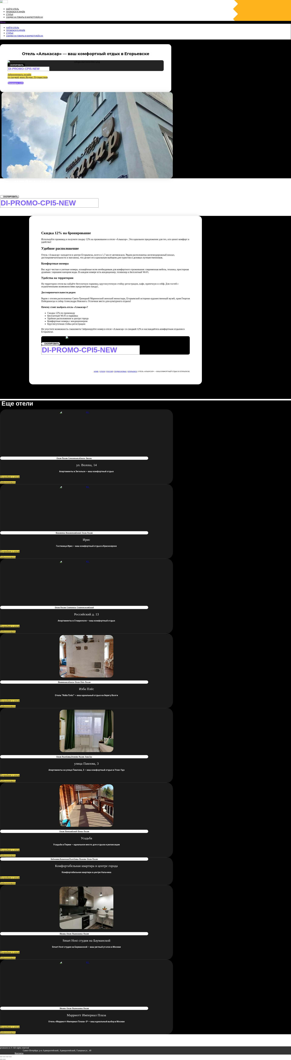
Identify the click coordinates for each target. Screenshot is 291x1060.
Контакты (19, 1053)
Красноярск (60, 533)
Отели (102, 371)
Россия (109, 371)
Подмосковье (120, 371)
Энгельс (89, 458)
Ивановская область (66, 682)
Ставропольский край (85, 607)
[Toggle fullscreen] (7, 1056)
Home (96, 371)
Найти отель (12, 9)
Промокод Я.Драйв (15, 12)
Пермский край (71, 831)
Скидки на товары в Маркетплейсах (24, 17)
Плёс (82, 682)
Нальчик (82, 859)
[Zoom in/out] (10, 1056)
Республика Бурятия (70, 757)
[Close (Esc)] (1, 1056)
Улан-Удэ (88, 757)
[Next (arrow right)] (4, 1059)
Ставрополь (71, 607)
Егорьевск (132, 371)
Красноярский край (73, 533)
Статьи (9, 14)
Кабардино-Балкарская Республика (64, 859)
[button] (145, 22)
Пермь (80, 831)
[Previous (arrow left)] (1, 1059)
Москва (63, 934)
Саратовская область (76, 458)
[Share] (4, 1056)
